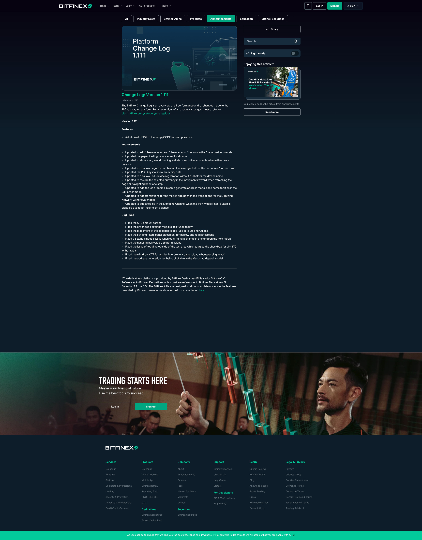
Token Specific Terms (297, 502)
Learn (129, 5)
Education (246, 18)
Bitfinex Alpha (173, 18)
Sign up (336, 6)
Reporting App (149, 491)
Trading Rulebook (295, 508)
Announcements (220, 18)
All (126, 18)
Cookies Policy (293, 474)
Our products (147, 5)
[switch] (295, 53)
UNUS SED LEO (150, 497)
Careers (182, 480)
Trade (103, 5)
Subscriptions (257, 508)
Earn (116, 5)
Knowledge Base (259, 485)
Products (196, 18)
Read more (272, 112)
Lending (110, 491)
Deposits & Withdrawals (118, 502)
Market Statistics (187, 491)
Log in (321, 6)
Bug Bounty (220, 503)
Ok (293, 535)
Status (217, 485)
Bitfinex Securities (272, 18)
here (201, 290)
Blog (252, 480)
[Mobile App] (308, 6)
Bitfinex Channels (223, 468)
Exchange (111, 468)
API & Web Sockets (224, 497)
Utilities (181, 502)
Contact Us (220, 474)
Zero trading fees (259, 502)
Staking (110, 480)
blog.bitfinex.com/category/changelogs (146, 113)
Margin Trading (150, 474)
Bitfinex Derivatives (152, 514)
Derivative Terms (295, 491)
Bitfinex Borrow (150, 485)
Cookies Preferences (297, 480)
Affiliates (110, 474)
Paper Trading (257, 491)
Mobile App (148, 480)
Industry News (146, 18)
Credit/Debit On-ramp (117, 508)
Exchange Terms (295, 485)
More (165, 5)
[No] (418, 535)
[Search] (295, 41)
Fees (180, 485)
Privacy (290, 468)
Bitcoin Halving (258, 468)
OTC (144, 502)
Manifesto (183, 497)
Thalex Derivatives (152, 520)
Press (253, 497)
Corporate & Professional (119, 485)
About (181, 468)
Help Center (220, 480)
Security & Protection (117, 497)
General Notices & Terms (299, 497)
